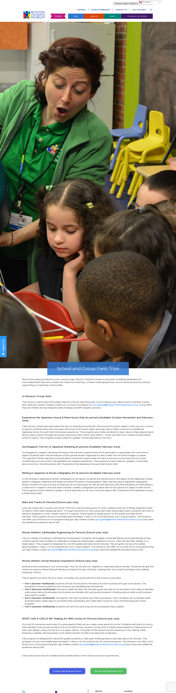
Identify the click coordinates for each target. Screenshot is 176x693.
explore (94, 16)
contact (128, 691)
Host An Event (139, 10)
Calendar (81, 10)
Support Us (121, 10)
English (146, 2)
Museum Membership (100, 10)
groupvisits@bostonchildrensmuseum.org (118, 519)
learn (113, 16)
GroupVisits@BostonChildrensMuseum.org (115, 405)
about (98, 691)
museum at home (137, 16)
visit (76, 16)
